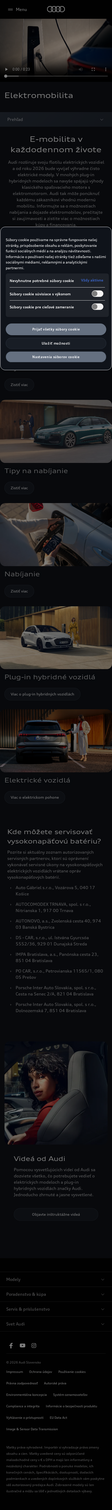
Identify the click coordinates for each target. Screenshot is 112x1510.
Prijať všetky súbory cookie (56, 329)
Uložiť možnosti (56, 343)
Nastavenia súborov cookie (55, 357)
